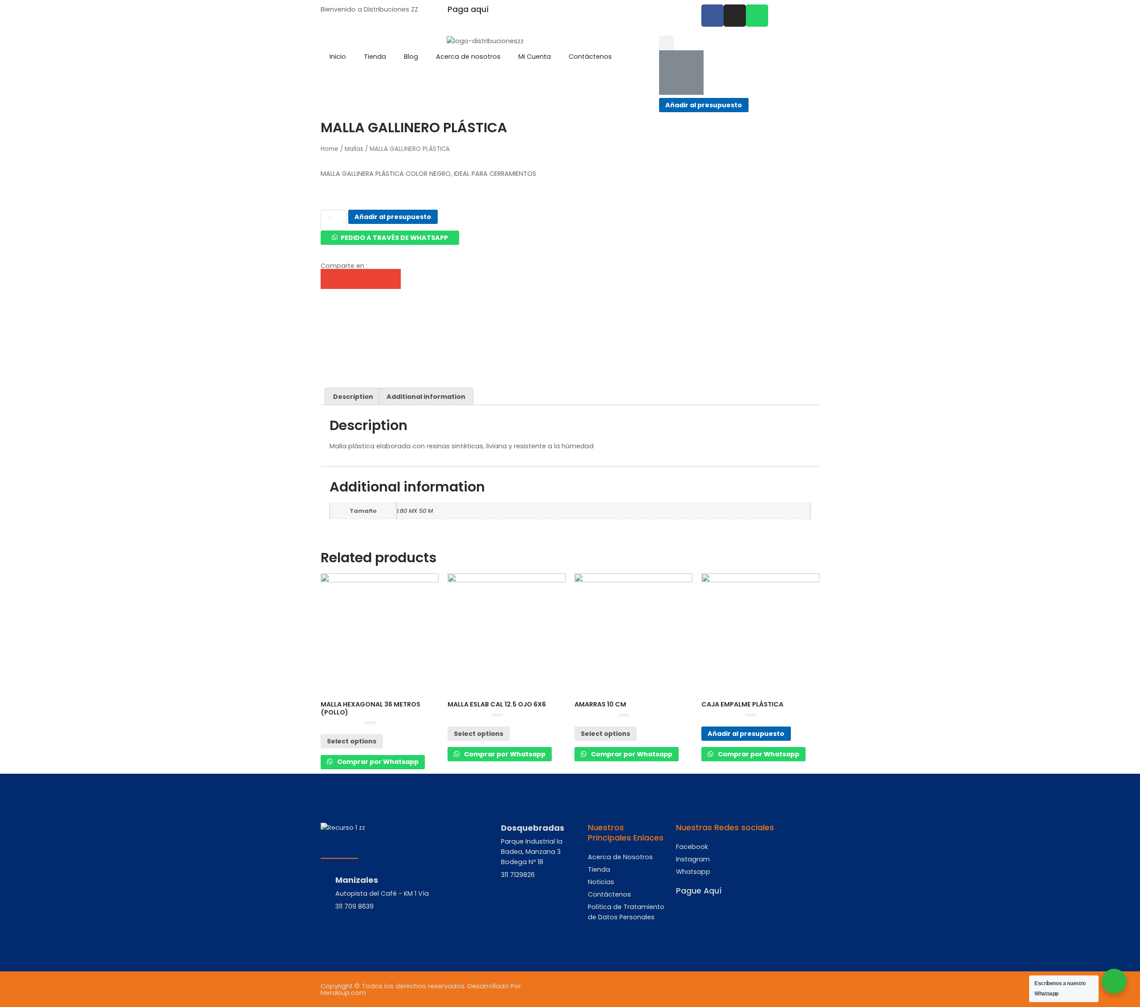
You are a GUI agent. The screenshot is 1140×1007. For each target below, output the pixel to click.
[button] (390, 237)
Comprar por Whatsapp (377, 761)
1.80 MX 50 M (415, 511)
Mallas (354, 149)
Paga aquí (468, 9)
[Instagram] (735, 15)
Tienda (375, 56)
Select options (351, 741)
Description (353, 396)
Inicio (338, 56)
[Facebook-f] (712, 15)
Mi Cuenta (534, 56)
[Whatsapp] (757, 15)
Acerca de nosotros (468, 56)
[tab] (353, 396)
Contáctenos (590, 56)
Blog (411, 56)
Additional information (426, 396)
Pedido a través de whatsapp (394, 237)
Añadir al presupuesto (703, 105)
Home (329, 149)
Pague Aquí (699, 890)
